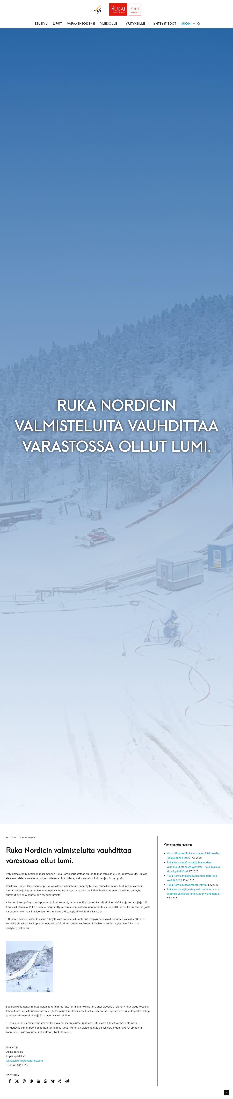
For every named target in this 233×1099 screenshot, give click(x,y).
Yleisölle (108, 23)
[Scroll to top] (226, 1092)
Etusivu (41, 23)
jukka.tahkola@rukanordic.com (24, 1060)
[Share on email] (67, 1081)
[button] (198, 23)
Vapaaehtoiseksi (81, 23)
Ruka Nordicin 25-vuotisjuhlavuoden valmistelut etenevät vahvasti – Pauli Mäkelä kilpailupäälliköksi (193, 867)
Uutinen (23, 837)
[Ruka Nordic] (116, 9)
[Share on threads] (24, 1081)
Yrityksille (135, 23)
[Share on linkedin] (38, 1081)
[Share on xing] (59, 1081)
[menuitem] (41, 23)
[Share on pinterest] (31, 1081)
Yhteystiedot (165, 23)
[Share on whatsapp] (45, 1081)
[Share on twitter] (16, 1081)
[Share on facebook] (9, 1081)
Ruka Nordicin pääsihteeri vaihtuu (187, 884)
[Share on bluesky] (52, 1081)
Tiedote (31, 837)
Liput (57, 23)
